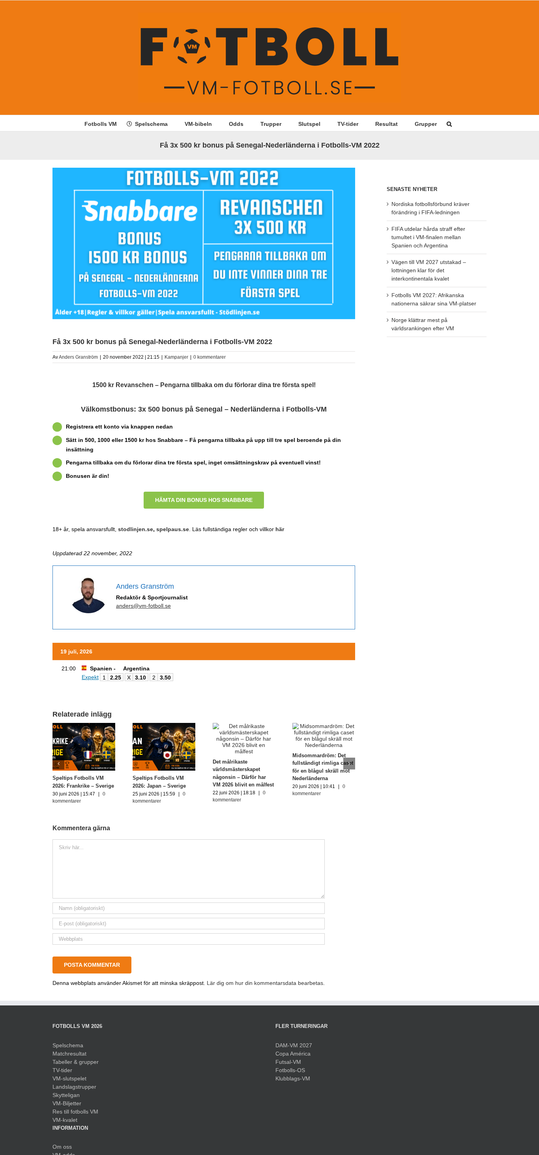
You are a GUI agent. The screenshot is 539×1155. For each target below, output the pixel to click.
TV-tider (62, 1070)
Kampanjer (176, 357)
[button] (449, 123)
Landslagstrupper (74, 1087)
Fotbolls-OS (290, 1070)
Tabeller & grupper (75, 1062)
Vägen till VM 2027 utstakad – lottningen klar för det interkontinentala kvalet (428, 270)
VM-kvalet (64, 1120)
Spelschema (67, 1045)
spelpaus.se (172, 529)
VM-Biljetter (66, 1103)
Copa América (293, 1053)
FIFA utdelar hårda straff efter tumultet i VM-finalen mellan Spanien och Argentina (428, 237)
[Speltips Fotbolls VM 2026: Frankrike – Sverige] (83, 726)
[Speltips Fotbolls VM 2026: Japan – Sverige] (164, 726)
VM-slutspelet (69, 1078)
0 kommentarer (209, 357)
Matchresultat (69, 1053)
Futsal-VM (288, 1062)
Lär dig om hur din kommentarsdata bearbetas (265, 983)
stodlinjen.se (135, 529)
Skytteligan (66, 1095)
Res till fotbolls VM (75, 1111)
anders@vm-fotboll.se (143, 606)
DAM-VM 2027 (293, 1045)
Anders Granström (78, 357)
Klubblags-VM (292, 1078)
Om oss (62, 1147)
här (279, 529)
